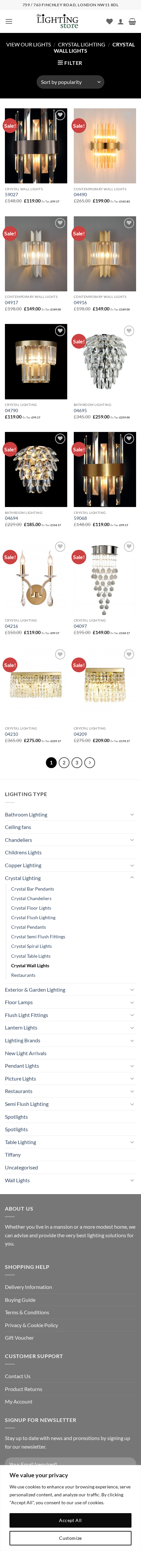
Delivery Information (28, 1287)
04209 (80, 734)
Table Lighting (20, 1142)
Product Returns (23, 1389)
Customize (70, 1538)
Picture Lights (20, 1078)
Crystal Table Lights (30, 956)
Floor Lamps (19, 1002)
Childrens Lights (23, 852)
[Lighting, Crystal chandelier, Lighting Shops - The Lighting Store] (68, 21)
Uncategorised (21, 1167)
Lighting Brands (22, 1040)
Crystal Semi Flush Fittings (38, 936)
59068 (80, 518)
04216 (11, 626)
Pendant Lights (22, 1065)
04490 (80, 194)
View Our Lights (28, 44)
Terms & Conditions (27, 1312)
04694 (11, 518)
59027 (11, 194)
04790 (11, 410)
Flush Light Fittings (26, 1015)
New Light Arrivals (26, 1053)
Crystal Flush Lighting (33, 917)
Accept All (70, 1520)
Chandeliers (18, 840)
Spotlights (16, 1116)
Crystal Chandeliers (31, 898)
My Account (18, 1401)
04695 (80, 410)
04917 (11, 302)
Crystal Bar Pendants (32, 889)
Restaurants (23, 975)
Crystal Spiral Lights (31, 946)
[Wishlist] (109, 21)
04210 (11, 734)
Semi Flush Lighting (27, 1104)
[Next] (89, 762)
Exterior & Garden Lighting (35, 989)
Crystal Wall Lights (30, 965)
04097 (80, 626)
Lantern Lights (21, 1027)
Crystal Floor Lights (31, 908)
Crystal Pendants (28, 927)
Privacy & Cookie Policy (31, 1325)
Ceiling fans (18, 827)
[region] (70, 1508)
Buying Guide (20, 1300)
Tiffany (13, 1154)
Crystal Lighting (81, 44)
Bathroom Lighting (26, 814)
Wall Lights (17, 1180)
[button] (9, 21)
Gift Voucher (19, 1337)
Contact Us (17, 1376)
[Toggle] (132, 814)
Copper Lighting (23, 865)
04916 (80, 302)
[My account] (120, 21)
